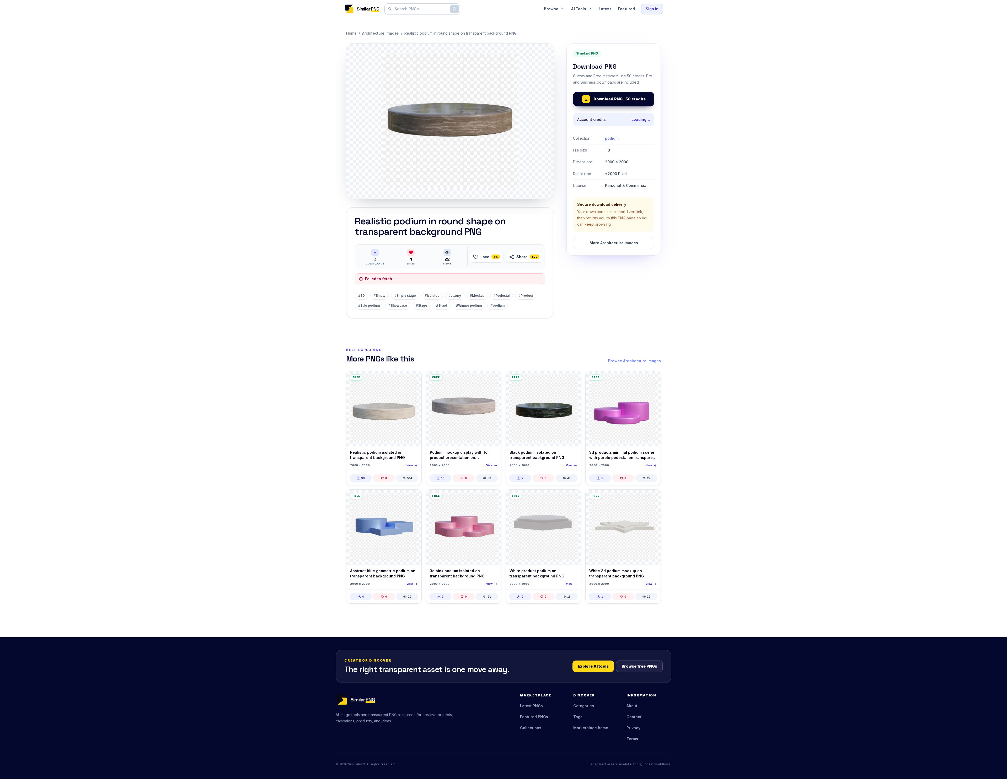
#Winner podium (469, 305)
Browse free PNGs (639, 666)
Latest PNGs (531, 706)
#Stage (421, 305)
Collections (530, 728)
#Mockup (477, 295)
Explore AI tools (593, 666)
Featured (626, 9)
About (631, 706)
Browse (551, 9)
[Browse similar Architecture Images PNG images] (413, 379)
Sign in (652, 9)
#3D (361, 295)
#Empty (379, 295)
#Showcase (398, 305)
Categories (583, 706)
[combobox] (421, 9)
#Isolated (432, 295)
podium (612, 138)
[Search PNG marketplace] (454, 9)
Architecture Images (380, 33)
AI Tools (578, 9)
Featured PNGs (534, 717)
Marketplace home (590, 728)
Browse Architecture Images (634, 361)
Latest (605, 9)
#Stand (441, 305)
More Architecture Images (614, 243)
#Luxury (454, 295)
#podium (498, 305)
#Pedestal (502, 295)
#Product (525, 295)
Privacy (633, 728)
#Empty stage (405, 295)
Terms (632, 739)
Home (351, 33)
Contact (633, 717)
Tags (577, 717)
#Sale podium (369, 305)
